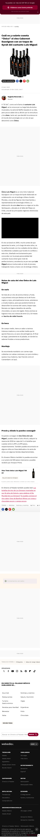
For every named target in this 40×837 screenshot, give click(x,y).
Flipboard (24, 81)
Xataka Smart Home (8, 764)
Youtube (12, 670)
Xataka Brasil (6, 814)
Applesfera (5, 761)
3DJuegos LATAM (26, 811)
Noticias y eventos (22, 505)
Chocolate (24, 715)
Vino (33, 505)
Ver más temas (7, 723)
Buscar (31, 734)
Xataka (4, 755)
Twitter (20, 81)
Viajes (23, 701)
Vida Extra (24, 758)
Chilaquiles (19, 662)
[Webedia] (8, 745)
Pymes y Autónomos (27, 797)
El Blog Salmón (25, 794)
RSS (21, 670)
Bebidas (11, 505)
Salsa (4, 715)
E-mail (27, 81)
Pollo (22, 711)
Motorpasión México (27, 826)
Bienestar (5, 711)
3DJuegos (24, 755)
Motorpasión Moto (27, 784)
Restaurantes (7, 697)
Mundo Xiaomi (7, 767)
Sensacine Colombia (27, 820)
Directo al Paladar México (10, 826)
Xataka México (7, 811)
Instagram (17, 670)
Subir (33, 744)
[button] (15, 97)
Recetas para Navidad (10, 707)
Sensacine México (26, 817)
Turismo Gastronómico (7, 702)
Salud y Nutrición (27, 697)
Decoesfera (6, 797)
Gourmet (5, 693)
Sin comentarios (9, 81)
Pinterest (25, 670)
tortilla (17, 26)
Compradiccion (7, 800)
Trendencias (6, 794)
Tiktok (34, 670)
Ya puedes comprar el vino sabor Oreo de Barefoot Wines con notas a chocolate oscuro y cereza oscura (19, 498)
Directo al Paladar (8, 781)
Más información (32, 835)
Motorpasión (25, 781)
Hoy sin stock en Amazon (10, 478)
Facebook (17, 81)
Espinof (23, 771)
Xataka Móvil (6, 758)
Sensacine (24, 768)
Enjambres (25, 707)
